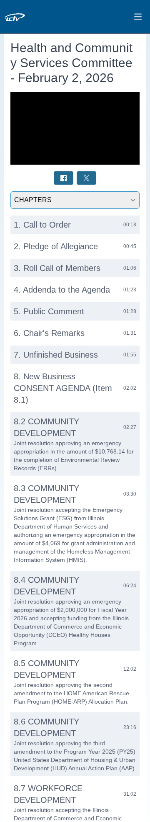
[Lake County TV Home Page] (29, 17)
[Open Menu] (138, 16)
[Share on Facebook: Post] (63, 177)
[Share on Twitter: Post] (86, 177)
